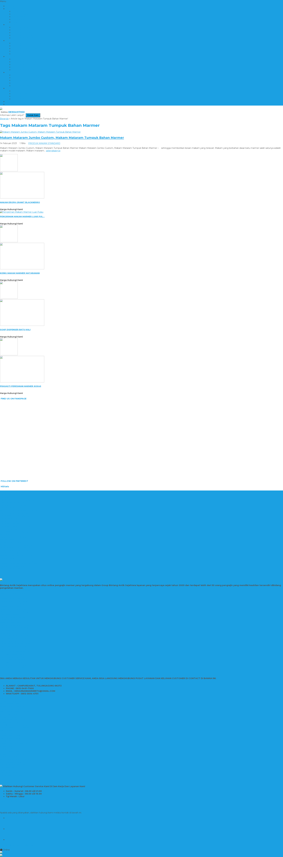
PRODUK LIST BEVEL (23, 46)
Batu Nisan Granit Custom (13, 772)
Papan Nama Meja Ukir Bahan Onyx (18, 643)
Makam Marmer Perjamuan (14, 743)
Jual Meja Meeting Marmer (14, 667)
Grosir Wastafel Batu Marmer (15, 547)
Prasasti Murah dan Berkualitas (15, 612)
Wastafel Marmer (9, 539)
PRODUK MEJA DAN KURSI (26, 61)
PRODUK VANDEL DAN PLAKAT (29, 93)
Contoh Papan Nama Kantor (14, 651)
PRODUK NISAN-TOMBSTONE (28, 69)
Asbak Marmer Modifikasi (13, 537)
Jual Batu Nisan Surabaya (13, 617)
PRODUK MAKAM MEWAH (26, 48)
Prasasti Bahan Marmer (12, 568)
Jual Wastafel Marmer (11, 553)
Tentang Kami (19, 11)
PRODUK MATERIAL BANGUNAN (29, 59)
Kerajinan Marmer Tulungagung (16, 545)
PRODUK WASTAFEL (23, 99)
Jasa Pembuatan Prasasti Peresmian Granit (22, 560)
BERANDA (11, 6)
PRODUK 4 (12, 72)
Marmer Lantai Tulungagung (15, 502)
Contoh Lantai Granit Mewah (14, 513)
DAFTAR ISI (12, 104)
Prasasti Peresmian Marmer (14, 566)
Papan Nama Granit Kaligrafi (14, 657)
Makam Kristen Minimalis (13, 706)
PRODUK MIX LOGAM (23, 64)
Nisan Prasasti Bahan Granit (14, 609)
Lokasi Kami (18, 19)
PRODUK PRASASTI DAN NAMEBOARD (33, 83)
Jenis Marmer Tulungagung (14, 531)
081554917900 (16, 112)
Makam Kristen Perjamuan (14, 740)
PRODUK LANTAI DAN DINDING (29, 43)
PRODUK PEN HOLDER (24, 80)
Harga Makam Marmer (12, 709)
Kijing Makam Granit (10, 738)
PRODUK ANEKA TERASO (25, 27)
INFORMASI (12, 8)
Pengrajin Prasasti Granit (12, 654)
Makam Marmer (8, 746)
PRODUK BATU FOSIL (23, 30)
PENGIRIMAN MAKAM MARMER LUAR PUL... (22, 216)
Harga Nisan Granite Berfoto (14, 719)
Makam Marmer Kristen (12, 733)
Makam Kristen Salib (10, 735)
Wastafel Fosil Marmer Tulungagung (18, 555)
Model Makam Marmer (12, 703)
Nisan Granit (6, 770)
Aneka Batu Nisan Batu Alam (15, 635)
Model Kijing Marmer (11, 714)
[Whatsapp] (141, 852)
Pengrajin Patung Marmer (13, 662)
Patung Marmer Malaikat (13, 659)
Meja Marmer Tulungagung (14, 534)
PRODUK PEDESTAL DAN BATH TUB (31, 77)
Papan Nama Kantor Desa (13, 638)
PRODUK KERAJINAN (23, 38)
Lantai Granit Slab (9, 518)
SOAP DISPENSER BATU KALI (15, 329)
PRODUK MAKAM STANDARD (28, 51)
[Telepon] (141, 855)
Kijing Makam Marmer (11, 698)
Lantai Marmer (7, 497)
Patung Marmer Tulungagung (15, 665)
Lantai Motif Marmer (10, 521)
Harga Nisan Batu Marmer (13, 775)
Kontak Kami (18, 16)
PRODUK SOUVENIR (23, 85)
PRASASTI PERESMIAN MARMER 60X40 (20, 386)
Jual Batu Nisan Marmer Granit (15, 625)
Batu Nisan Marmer (10, 630)
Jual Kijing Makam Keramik (14, 725)
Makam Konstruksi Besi (12, 756)
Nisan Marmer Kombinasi (13, 633)
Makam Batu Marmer (11, 722)
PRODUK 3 (12, 56)
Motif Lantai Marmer (10, 529)
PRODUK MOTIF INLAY (24, 67)
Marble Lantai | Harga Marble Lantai (18, 510)
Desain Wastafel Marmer (12, 542)
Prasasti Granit (7, 558)
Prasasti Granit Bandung (12, 604)
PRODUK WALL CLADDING (26, 96)
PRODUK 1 (11, 24)
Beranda (4, 118)
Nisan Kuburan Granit (11, 622)
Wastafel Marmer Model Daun (15, 550)
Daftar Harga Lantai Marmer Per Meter (20, 491)
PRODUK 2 (12, 40)
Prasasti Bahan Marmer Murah (15, 590)
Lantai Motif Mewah (10, 523)
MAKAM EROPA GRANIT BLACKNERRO (20, 202)
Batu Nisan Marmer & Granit (14, 627)
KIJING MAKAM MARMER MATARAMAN (20, 273)
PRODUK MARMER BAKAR (26, 53)
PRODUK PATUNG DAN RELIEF (29, 75)
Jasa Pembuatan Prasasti (13, 593)
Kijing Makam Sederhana (13, 730)
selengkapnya (53, 150)
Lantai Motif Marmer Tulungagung (18, 526)
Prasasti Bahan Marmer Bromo (16, 598)
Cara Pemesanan (20, 14)
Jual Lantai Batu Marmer (12, 507)
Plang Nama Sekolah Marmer (15, 649)
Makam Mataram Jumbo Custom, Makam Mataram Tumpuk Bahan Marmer (62, 137)
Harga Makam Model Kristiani (15, 727)
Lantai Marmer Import (11, 494)
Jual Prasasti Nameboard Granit (16, 641)
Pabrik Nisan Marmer (11, 619)
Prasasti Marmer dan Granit (14, 601)
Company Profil (20, 22)
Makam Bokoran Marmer (13, 701)
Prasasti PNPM (8, 596)
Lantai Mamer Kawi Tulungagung (17, 499)
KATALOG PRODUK (16, 101)
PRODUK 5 (11, 88)
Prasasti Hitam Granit (11, 606)
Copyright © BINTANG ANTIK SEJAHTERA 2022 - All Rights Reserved (36, 801)
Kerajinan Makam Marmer (13, 717)
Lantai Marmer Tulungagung (15, 515)
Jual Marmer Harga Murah (13, 505)
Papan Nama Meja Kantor (13, 646)
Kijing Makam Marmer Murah (15, 711)
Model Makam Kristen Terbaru (15, 751)
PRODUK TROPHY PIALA (25, 91)
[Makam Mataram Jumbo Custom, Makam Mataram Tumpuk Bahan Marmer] (40, 132)
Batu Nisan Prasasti (10, 614)
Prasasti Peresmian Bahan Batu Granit (19, 563)
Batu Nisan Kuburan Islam (13, 764)
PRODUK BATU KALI (23, 32)
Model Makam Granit (11, 762)
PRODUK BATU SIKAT (23, 35)
